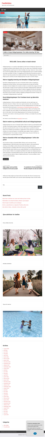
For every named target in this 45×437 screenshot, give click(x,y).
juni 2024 (6, 391)
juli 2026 (5, 350)
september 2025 (7, 366)
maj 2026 (6, 353)
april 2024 (6, 394)
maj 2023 (6, 413)
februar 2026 (6, 358)
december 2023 (7, 401)
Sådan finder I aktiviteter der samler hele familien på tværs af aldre (16, 198)
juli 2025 (5, 370)
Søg (3, 184)
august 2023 (6, 408)
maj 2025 (6, 373)
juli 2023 (5, 409)
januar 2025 (6, 380)
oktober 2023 (6, 404)
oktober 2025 (6, 365)
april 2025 (6, 375)
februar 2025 (6, 378)
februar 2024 (6, 398)
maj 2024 (6, 393)
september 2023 (7, 406)
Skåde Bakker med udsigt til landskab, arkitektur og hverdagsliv (15, 200)
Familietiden (6, 3)
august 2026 (6, 348)
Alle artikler (6, 159)
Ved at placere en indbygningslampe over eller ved (27, 107)
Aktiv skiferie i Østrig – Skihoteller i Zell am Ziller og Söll (14, 207)
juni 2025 (6, 371)
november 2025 (7, 363)
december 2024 (7, 381)
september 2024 (7, 386)
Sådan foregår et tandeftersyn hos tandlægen (11, 202)
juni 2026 (6, 351)
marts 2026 (6, 356)
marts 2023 (6, 414)
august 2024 (6, 388)
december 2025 (7, 361)
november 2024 (7, 383)
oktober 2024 (6, 384)
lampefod (20, 118)
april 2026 (6, 355)
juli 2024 (5, 389)
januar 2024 (6, 399)
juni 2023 (6, 411)
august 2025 (6, 368)
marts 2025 (6, 376)
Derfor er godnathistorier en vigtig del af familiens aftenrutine (15, 204)
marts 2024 (6, 396)
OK (35, 433)
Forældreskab (7, 426)
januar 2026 (6, 360)
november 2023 (7, 403)
